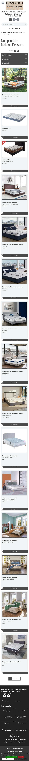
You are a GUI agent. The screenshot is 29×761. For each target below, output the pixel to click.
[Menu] (2, 2)
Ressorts (7, 34)
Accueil (8, 748)
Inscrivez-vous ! (21, 730)
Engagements (21, 742)
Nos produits (13, 28)
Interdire (21, 756)
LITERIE (18, 32)
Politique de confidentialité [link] (21, 759)
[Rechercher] (26, 24)
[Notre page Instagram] (17, 19)
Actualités (18, 701)
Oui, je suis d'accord (11, 756)
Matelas (23, 32)
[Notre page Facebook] (14, 19)
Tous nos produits (9, 32)
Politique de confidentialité (14, 751)
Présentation (5, 701)
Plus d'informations (8, 759)
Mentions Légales (18, 748)
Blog (5, 742)
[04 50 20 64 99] (10, 19)
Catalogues (12, 742)
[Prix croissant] (15, 51)
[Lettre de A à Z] (17, 51)
